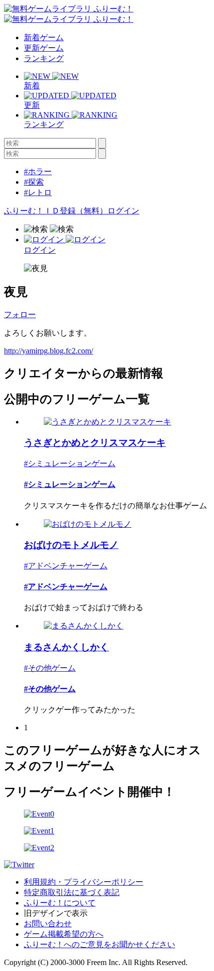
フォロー (20, 314)
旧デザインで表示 (56, 913)
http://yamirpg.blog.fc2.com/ (48, 351)
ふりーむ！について (60, 903)
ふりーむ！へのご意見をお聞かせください (99, 944)
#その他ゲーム (50, 668)
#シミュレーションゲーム (69, 463)
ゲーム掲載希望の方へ (64, 934)
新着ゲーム (44, 37)
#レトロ (38, 192)
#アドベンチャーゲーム (65, 565)
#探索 (34, 182)
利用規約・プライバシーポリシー (83, 882)
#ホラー (38, 171)
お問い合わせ (48, 923)
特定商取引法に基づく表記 (71, 892)
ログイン (123, 211)
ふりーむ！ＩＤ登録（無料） (55, 211)
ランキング (44, 58)
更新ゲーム (44, 48)
